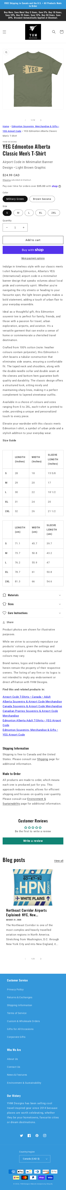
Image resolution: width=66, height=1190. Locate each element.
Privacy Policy (15, 989)
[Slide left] (25, 120)
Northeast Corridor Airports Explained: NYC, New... (26, 912)
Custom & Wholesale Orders (23, 1021)
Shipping (7, 180)
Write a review (33, 841)
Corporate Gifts (16, 1037)
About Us (12, 1059)
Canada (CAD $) (31, 1158)
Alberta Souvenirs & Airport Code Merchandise (32, 701)
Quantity (7, 220)
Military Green (15, 199)
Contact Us (13, 1066)
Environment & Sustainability (24, 1082)
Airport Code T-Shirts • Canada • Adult (27, 696)
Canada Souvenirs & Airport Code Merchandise (32, 706)
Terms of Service (17, 1013)
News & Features (17, 1074)
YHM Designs (25, 1184)
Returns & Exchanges (19, 997)
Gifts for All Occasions (20, 1029)
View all (58, 860)
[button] (4, 32)
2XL (53, 212)
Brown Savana (42, 199)
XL (40, 212)
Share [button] (10, 622)
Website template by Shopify (42, 1184)
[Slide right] (41, 120)
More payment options (33, 258)
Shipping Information (19, 1005)
